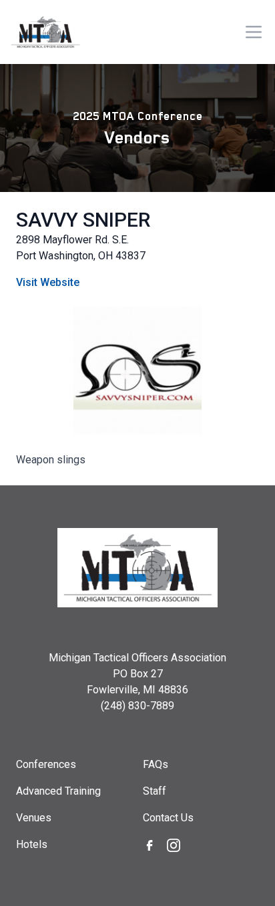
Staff (154, 791)
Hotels (31, 844)
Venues (33, 817)
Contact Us (168, 817)
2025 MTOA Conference (138, 116)
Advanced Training (58, 791)
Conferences (46, 764)
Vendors (137, 137)
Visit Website (47, 282)
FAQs (155, 764)
